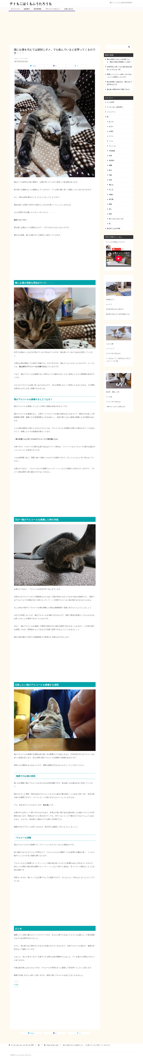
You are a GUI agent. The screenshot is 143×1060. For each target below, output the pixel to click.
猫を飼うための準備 (113, 228)
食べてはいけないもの (21, 61)
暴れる (111, 185)
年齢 (110, 175)
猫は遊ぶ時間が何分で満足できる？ (118, 89)
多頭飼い (112, 160)
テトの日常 (110, 102)
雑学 (110, 214)
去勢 (110, 155)
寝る (110, 170)
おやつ (111, 126)
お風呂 (111, 131)
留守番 (111, 199)
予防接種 (112, 151)
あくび (111, 121)
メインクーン (111, 112)
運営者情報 (37, 9)
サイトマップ (15, 9)
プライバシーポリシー (52, 9)
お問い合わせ (68, 9)
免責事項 (27, 9)
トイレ (111, 141)
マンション (112, 146)
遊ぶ (110, 209)
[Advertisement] (71, 27)
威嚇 (110, 165)
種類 (110, 204)
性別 (110, 180)
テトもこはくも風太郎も (115, 107)
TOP (22, 1045)
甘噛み (111, 194)
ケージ (111, 136)
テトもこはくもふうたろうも (31, 3)
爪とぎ (111, 189)
